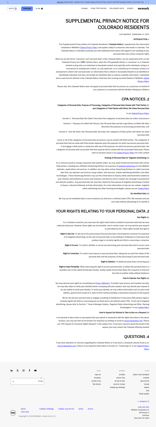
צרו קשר (98, 375)
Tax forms (97, 384)
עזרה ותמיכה (96, 381)
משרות (146, 384)
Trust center (144, 394)
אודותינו (146, 378)
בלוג (147, 391)
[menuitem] (130, 8)
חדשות (146, 387)
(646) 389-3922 (143, 407)
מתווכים (122, 375)
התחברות (97, 378)
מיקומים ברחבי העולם (141, 375)
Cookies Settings (46, 409)
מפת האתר (25, 412)
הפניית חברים (120, 381)
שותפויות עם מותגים (117, 387)
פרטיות (90, 409)
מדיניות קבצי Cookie (66, 409)
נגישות (23, 409)
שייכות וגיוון (145, 381)
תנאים (81, 409)
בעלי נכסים (121, 378)
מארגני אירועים (119, 384)
